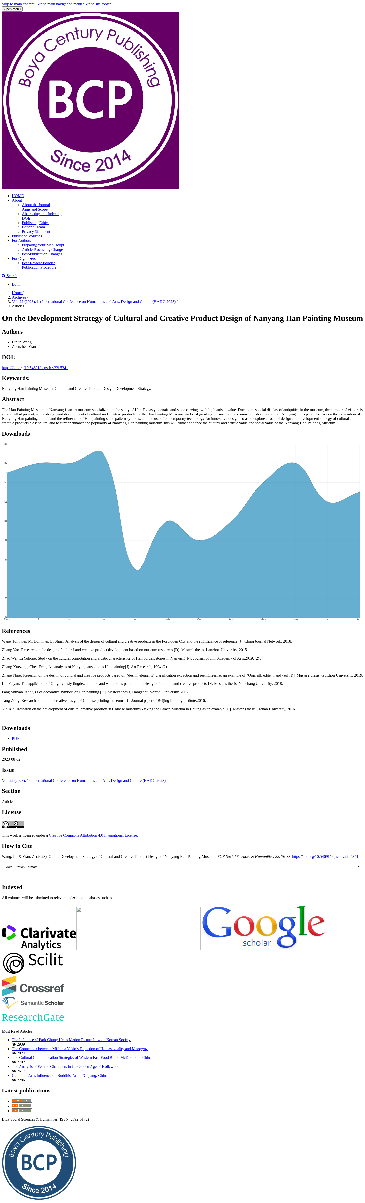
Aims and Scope (35, 209)
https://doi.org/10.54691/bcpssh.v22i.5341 (35, 368)
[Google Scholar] (263, 949)
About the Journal (36, 205)
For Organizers (24, 258)
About (17, 200)
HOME (18, 196)
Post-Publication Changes (42, 254)
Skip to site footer (97, 4)
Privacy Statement (36, 231)
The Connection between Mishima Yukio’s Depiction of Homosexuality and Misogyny (80, 1049)
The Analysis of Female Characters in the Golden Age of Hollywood (66, 1066)
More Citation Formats (21, 867)
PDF (15, 738)
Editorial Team (33, 227)
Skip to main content (18, 4)
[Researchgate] (33, 1023)
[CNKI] (138, 949)
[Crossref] (33, 995)
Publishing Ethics (35, 223)
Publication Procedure (39, 267)
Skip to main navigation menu (58, 4)
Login (16, 284)
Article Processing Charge (42, 249)
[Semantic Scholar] (33, 1008)
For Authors (21, 240)
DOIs (26, 218)
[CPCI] (39, 949)
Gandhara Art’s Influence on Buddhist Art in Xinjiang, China (60, 1075)
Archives (19, 297)
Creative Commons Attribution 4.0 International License (93, 835)
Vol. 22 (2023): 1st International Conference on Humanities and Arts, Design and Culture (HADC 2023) (94, 302)
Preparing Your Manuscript (43, 245)
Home (17, 293)
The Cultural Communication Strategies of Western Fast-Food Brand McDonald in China (82, 1057)
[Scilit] (33, 973)
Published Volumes (27, 236)
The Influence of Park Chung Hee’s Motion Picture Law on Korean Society (71, 1040)
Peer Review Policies (38, 263)
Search (11, 276)
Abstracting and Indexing (42, 214)
